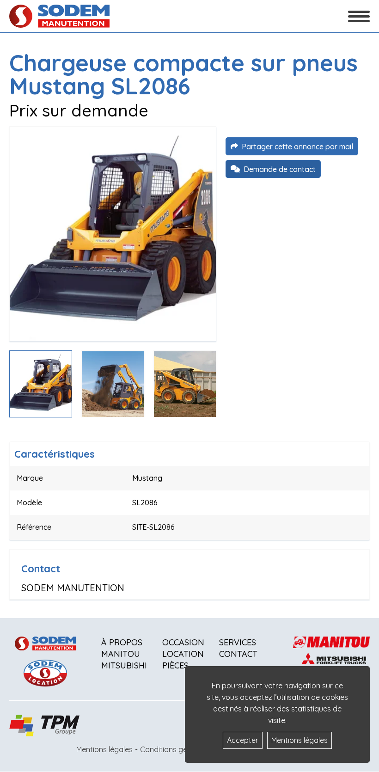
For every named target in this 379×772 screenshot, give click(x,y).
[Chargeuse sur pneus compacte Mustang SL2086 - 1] (113, 234)
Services (237, 642)
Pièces (175, 665)
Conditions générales (176, 749)
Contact (238, 654)
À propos (121, 642)
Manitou (120, 654)
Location (183, 654)
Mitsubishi (124, 665)
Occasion (183, 642)
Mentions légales (104, 749)
